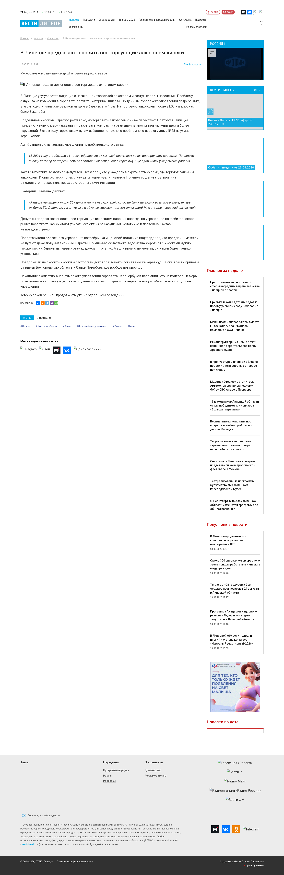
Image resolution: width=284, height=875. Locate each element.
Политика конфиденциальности (75, 861)
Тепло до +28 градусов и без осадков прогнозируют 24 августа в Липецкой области (234, 588)
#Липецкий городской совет (91, 326)
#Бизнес (132, 326)
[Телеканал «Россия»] (235, 763)
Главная (24, 38)
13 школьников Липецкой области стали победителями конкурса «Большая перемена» (234, 405)
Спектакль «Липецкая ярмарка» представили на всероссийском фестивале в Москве (233, 465)
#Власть (117, 326)
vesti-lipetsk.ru (29, 844)
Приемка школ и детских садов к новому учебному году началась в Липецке (234, 306)
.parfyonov (254, 865)
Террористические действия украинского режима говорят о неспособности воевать (232, 445)
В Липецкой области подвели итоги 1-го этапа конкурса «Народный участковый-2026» (231, 639)
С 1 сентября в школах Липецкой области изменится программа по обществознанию (234, 505)
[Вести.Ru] (235, 772)
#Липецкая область (47, 326)
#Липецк (25, 326)
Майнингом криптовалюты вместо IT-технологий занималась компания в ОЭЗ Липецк (235, 326)
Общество (53, 38)
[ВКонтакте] (38, 303)
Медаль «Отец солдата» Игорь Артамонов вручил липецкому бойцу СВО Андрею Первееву (232, 385)
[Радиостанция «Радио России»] (235, 790)
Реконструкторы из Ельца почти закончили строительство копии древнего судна (233, 345)
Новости (38, 38)
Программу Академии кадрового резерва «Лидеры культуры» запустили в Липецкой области (233, 615)
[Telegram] (47, 303)
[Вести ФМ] (235, 799)
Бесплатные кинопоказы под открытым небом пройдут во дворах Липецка (231, 425)
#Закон (67, 326)
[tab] (27, 317)
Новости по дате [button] (222, 722)
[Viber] (52, 303)
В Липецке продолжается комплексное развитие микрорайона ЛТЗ (228, 540)
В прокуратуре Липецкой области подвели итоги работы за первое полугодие (234, 365)
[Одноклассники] (43, 303)
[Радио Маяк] (235, 781)
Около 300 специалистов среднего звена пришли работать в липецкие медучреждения (235, 564)
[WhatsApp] (56, 303)
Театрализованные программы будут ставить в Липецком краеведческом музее (232, 485)
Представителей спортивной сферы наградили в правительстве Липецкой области (235, 286)
